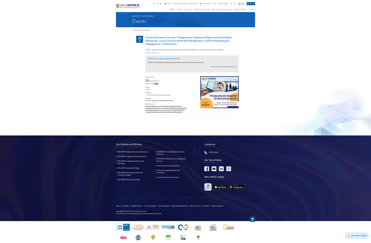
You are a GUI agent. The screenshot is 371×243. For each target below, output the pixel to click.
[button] (235, 4)
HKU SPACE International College (128, 179)
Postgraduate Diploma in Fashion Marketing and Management (164, 112)
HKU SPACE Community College (128, 168)
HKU (154, 3)
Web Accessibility (217, 206)
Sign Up (252, 3)
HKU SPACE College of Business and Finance (132, 152)
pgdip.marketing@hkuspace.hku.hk (163, 100)
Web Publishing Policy (179, 206)
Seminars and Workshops (180, 3)
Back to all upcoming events (142, 30)
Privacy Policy (195, 206)
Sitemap (206, 206)
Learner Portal (206, 3)
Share (149, 53)
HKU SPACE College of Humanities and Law (132, 156)
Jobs (117, 206)
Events (169, 3)
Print (156, 53)
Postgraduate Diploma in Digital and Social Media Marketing (163, 106)
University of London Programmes (168, 166)
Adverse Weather (223, 3)
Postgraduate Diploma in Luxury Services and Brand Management (165, 110)
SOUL (214, 3)
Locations (195, 3)
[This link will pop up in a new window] (221, 187)
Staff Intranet (163, 206)
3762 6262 (213, 152)
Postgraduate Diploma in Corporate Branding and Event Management (166, 108)
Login (242, 3)
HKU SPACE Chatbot (359, 236)
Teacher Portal (150, 206)
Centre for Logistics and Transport (168, 177)
